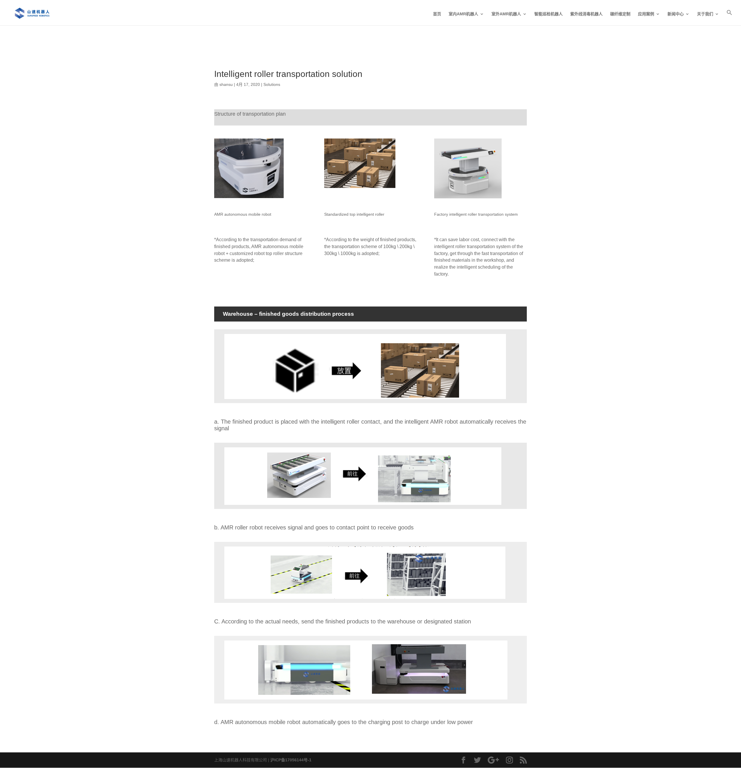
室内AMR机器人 (463, 14)
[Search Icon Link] (729, 17)
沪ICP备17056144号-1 (290, 760)
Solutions (271, 84)
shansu (226, 84)
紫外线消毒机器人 (586, 14)
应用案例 (646, 14)
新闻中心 (675, 14)
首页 (437, 14)
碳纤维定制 (620, 14)
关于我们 (705, 14)
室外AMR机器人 (506, 14)
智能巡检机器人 (548, 14)
